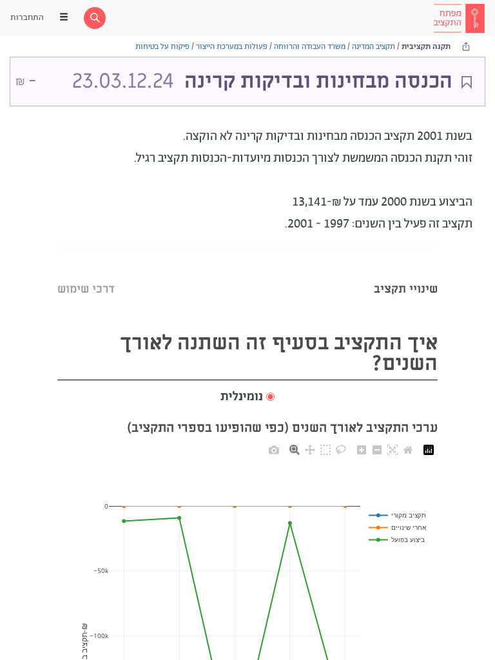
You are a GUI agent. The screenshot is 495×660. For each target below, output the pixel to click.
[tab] (406, 273)
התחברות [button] (27, 18)
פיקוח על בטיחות (162, 46)
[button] (247, 397)
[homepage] (459, 18)
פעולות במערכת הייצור (231, 46)
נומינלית (241, 397)
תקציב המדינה (373, 46)
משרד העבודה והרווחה (309, 46)
